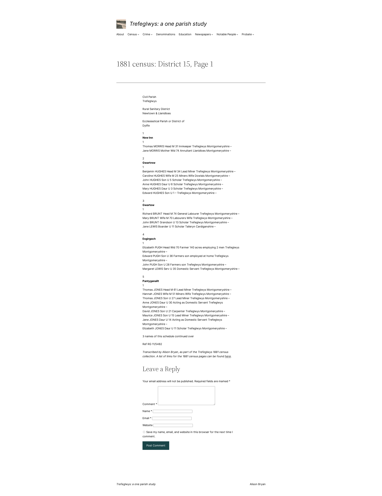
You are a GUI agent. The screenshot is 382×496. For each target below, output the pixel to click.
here (228, 356)
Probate (247, 34)
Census (132, 34)
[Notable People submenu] (237, 34)
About (120, 34)
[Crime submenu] (152, 34)
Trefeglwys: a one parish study (168, 23)
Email (147, 418)
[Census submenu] (138, 34)
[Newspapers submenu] (212, 34)
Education (185, 34)
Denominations (165, 34)
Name (147, 411)
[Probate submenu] (253, 34)
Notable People (226, 34)
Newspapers (203, 34)
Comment (150, 404)
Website (148, 425)
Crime (146, 34)
